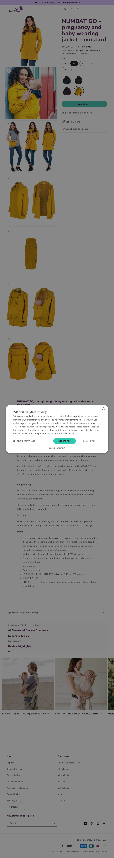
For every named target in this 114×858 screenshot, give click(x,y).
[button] (24, 441)
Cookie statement (57, 448)
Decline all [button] (89, 441)
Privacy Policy (67, 433)
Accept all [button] (65, 441)
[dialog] (57, 429)
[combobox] (103, 408)
